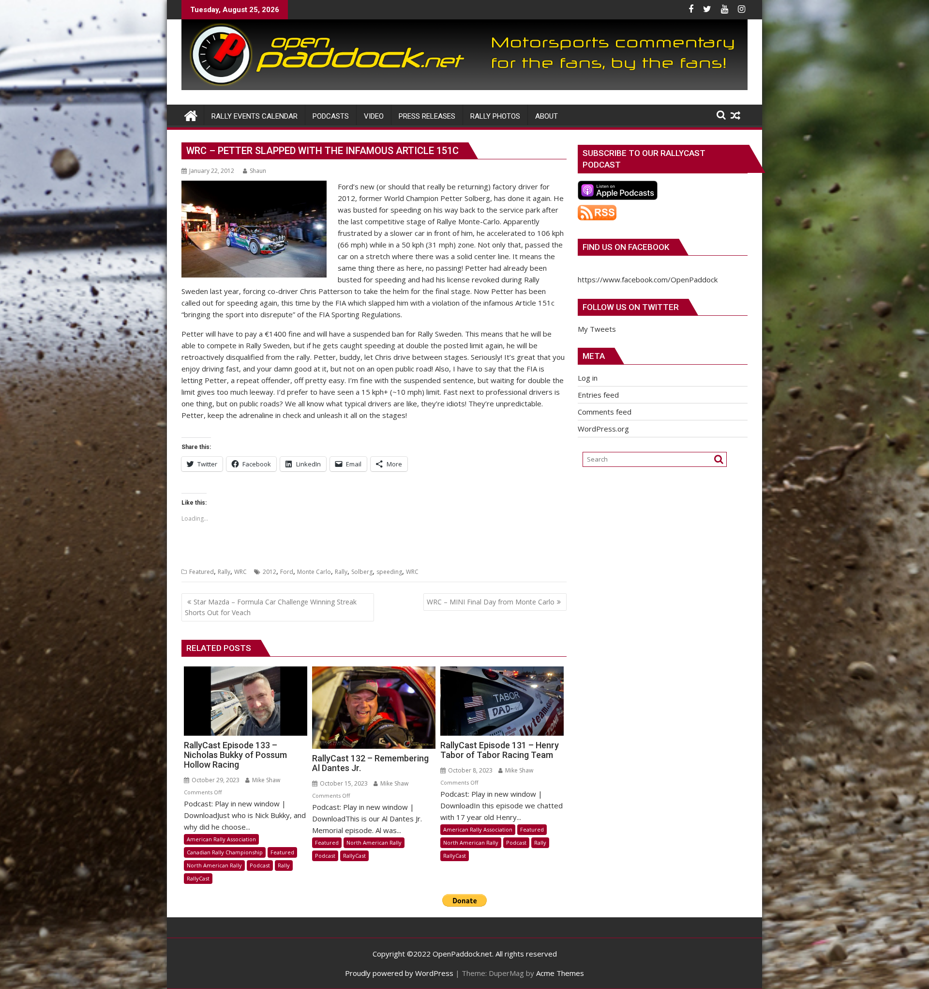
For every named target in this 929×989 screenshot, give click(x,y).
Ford (286, 572)
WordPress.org (603, 428)
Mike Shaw (265, 780)
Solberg (362, 572)
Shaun (258, 171)
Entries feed (598, 395)
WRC (240, 572)
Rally (224, 572)
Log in (588, 378)
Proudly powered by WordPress (399, 973)
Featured (201, 572)
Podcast (260, 865)
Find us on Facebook (626, 247)
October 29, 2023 (215, 780)
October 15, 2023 (343, 783)
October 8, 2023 (470, 770)
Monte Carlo (314, 572)
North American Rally (214, 865)
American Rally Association (221, 839)
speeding (389, 572)
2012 (269, 572)
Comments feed (604, 412)
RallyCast (198, 878)
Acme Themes (560, 973)
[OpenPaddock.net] (464, 87)
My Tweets (597, 329)
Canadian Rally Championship (225, 852)
